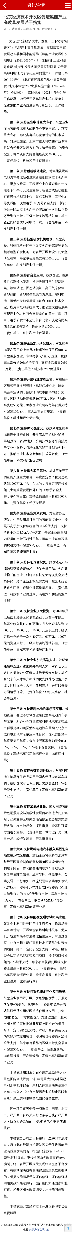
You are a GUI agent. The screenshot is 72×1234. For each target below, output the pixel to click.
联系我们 (44, 1229)
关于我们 (34, 1229)
